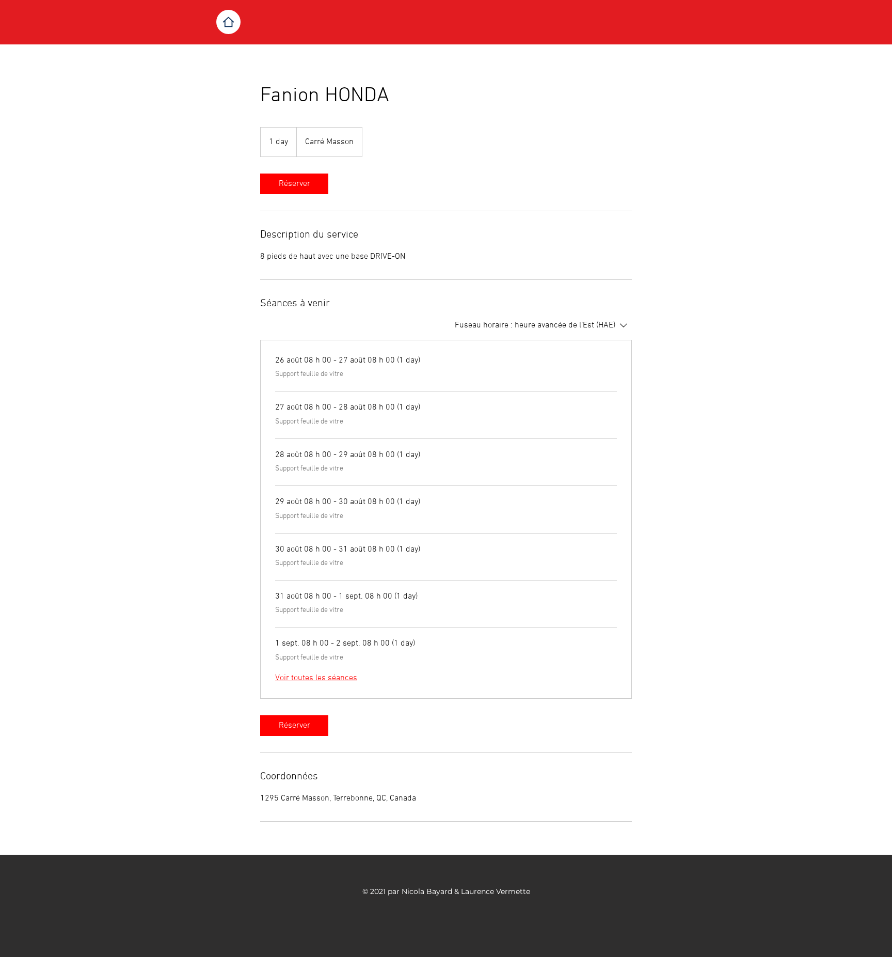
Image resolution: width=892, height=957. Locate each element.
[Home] (228, 22)
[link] (294, 184)
